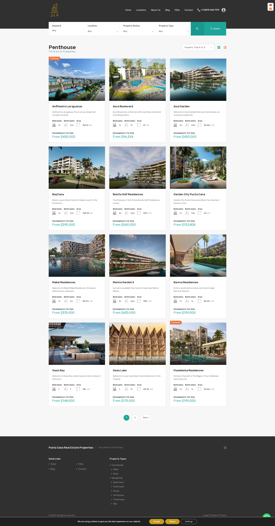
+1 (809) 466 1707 (210, 10)
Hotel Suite (118, 486)
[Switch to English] (270, 5)
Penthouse (118, 495)
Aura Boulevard (123, 106)
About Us (155, 10)
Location (92, 26)
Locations (141, 10)
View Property (77, 92)
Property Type (166, 26)
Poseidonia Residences (189, 370)
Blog (167, 10)
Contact (189, 10)
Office (116, 469)
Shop (115, 473)
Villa (115, 504)
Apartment (118, 482)
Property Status (131, 26)
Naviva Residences (186, 282)
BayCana (58, 194)
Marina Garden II (123, 282)
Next (145, 417)
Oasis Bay (58, 370)
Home (128, 10)
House (116, 491)
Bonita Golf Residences (128, 194)
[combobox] (102, 32)
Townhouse (119, 499)
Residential (117, 478)
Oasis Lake (120, 370)
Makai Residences (63, 282)
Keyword (56, 26)
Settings (189, 521)
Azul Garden (182, 106)
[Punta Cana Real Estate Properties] (54, 16)
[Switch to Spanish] (270, 9)
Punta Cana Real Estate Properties (71, 447)
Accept (157, 521)
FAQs (177, 10)
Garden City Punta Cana (189, 194)
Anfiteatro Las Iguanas (67, 106)
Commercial (117, 465)
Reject (172, 521)
